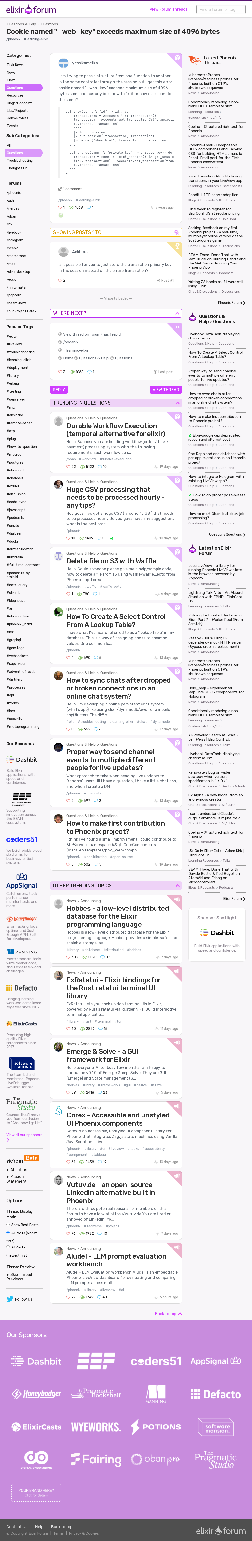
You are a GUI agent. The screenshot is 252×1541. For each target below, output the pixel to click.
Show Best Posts (25, 1225)
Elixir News (15, 65)
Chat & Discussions (203, 219)
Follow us (23, 1299)
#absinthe (15, 415)
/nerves (72, 1085)
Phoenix (227, 57)
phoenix (71, 342)
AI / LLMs (228, 805)
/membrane (16, 256)
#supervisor (16, 664)
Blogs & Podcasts (201, 200)
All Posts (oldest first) (21, 1237)
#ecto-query (17, 585)
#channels (92, 793)
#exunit (13, 486)
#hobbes (134, 950)
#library (72, 950)
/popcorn (14, 295)
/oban (71, 459)
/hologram (15, 240)
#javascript (16, 510)
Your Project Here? (21, 311)
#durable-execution (115, 459)
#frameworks (109, 1085)
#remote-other (19, 423)
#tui (117, 1021)
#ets (70, 722)
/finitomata (16, 287)
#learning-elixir (36, 39)
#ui (102, 1149)
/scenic (12, 248)
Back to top (165, 1313)
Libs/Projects (17, 111)
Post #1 (167, 281)
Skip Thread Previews (19, 1276)
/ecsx (11, 280)
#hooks (133, 1149)
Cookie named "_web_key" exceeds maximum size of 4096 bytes (113, 31)
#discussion (16, 494)
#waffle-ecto (111, 587)
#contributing (95, 857)
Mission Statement (16, 1179)
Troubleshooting (20, 161)
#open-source (121, 857)
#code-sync (16, 502)
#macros (14, 455)
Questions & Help (21, 24)
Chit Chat (229, 219)
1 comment (72, 189)
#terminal (103, 1021)
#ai (121, 1290)
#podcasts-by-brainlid (19, 575)
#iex (10, 632)
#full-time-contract (23, 565)
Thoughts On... (18, 168)
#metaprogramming (23, 727)
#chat (142, 722)
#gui (127, 1085)
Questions (49, 24)
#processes (16, 687)
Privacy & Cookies (84, 1533)
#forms (13, 703)
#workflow (87, 459)
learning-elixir (77, 350)
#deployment (18, 368)
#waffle (90, 587)
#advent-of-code (21, 672)
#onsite (13, 526)
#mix (11, 407)
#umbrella (15, 557)
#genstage (15, 648)
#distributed (113, 950)
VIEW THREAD (166, 389)
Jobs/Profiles (17, 118)
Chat (11, 80)
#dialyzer (14, 533)
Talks (227, 606)
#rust (86, 1021)
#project (112, 1226)
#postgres (15, 462)
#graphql (14, 640)
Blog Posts (227, 200)
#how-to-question (22, 447)
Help (39, 1527)
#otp (11, 431)
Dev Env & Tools (234, 786)
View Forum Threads (169, 9)
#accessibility (153, 1149)
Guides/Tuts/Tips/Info (205, 117)
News (71, 901)
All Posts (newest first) (17, 1251)
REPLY (59, 389)
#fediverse (93, 1226)
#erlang (13, 384)
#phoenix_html (19, 624)
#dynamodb (160, 722)
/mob (11, 264)
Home (68, 358)
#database (91, 950)
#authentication (20, 549)
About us (18, 1169)
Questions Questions (225, 534)
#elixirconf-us (18, 616)
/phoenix (13, 39)
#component (77, 1155)
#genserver (16, 399)
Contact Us (16, 1527)
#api (10, 695)
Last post (166, 372)
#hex (11, 711)
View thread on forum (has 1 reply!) (92, 334)
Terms (58, 1533)
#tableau (98, 1155)
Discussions (231, 246)
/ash (10, 201)
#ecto (12, 336)
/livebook (14, 232)
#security (14, 719)
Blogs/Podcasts (19, 103)
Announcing (90, 901)
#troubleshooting (92, 722)
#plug (11, 439)
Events (12, 126)
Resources (15, 95)
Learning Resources (203, 112)
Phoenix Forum (230, 303)
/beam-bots (17, 303)
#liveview (116, 1149)
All (9, 145)
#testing (14, 391)
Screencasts (232, 186)
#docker (13, 541)
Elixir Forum (232, 899)
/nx (9, 224)
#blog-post (16, 601)
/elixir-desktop (18, 272)
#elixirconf (15, 470)
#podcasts (15, 518)
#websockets (18, 656)
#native (140, 1085)
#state (156, 1085)
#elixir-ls (13, 593)
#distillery (15, 679)
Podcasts (226, 273)
